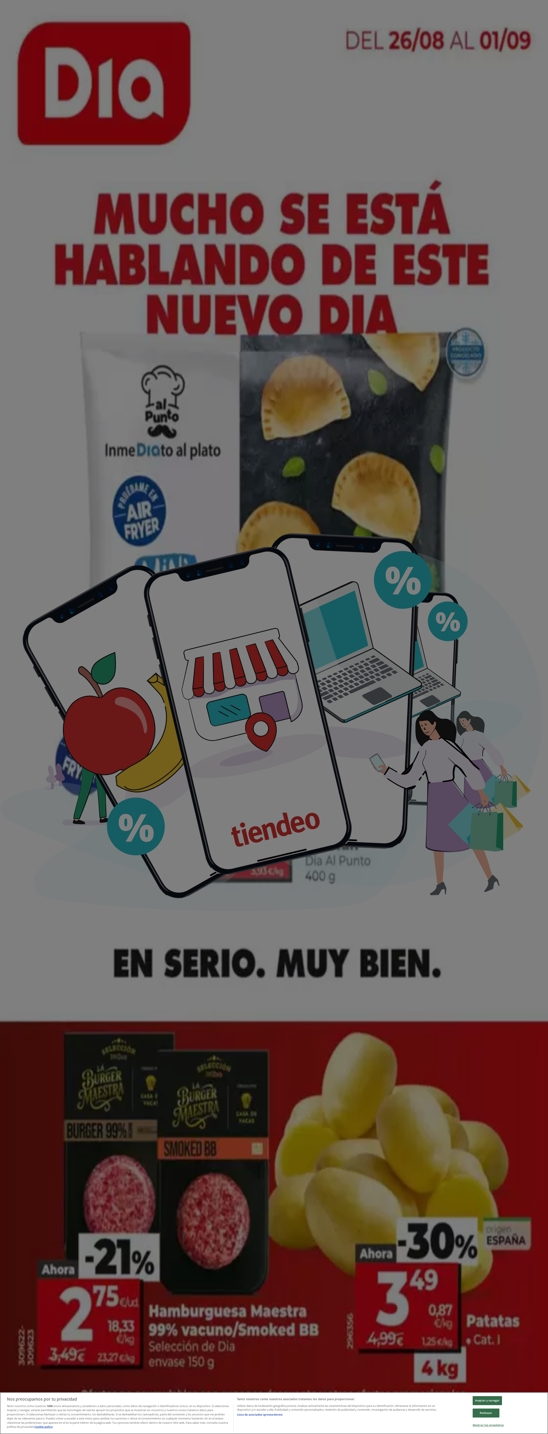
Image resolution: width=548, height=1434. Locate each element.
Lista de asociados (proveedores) (259, 1414)
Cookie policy (43, 1427)
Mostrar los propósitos (488, 1425)
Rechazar (486, 1413)
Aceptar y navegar (487, 1401)
